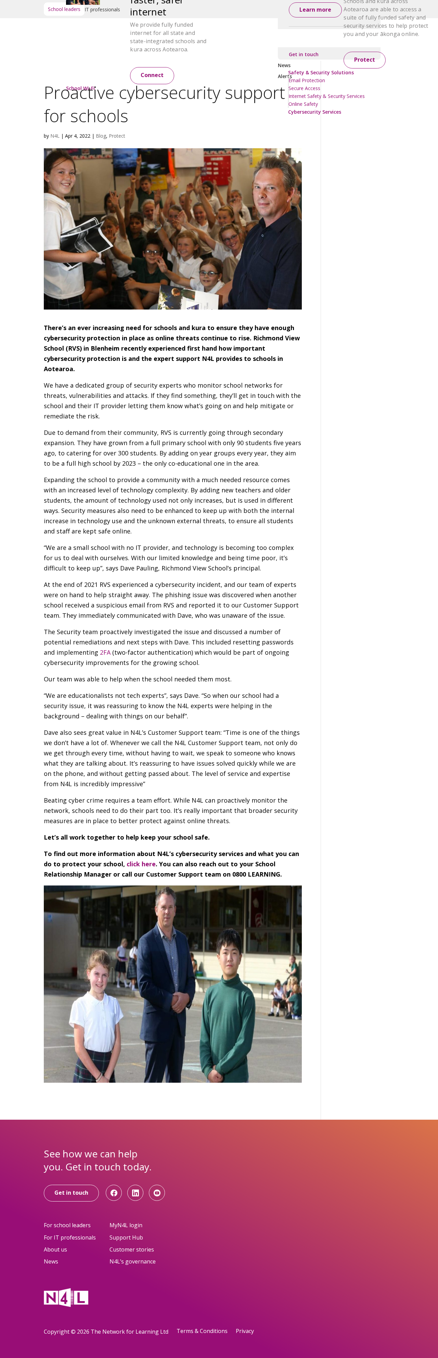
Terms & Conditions (202, 1331)
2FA (106, 652)
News (51, 1261)
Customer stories (132, 1249)
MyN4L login (126, 1225)
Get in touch (71, 1192)
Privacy (245, 1331)
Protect (364, 59)
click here (141, 864)
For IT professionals (70, 1237)
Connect (152, 75)
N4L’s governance (133, 1261)
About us (55, 1249)
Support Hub (126, 1237)
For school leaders (67, 1225)
